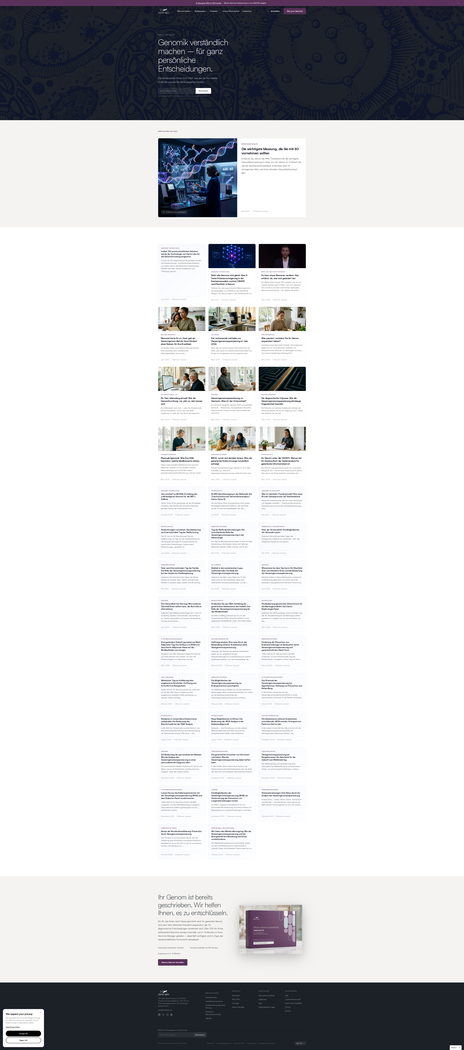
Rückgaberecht (252, 1043)
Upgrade (208, 1018)
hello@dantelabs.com (165, 1010)
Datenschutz (210, 1043)
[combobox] (456, 1047)
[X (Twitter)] (163, 1015)
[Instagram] (167, 1015)
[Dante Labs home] (163, 11)
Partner (288, 1007)
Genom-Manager (238, 1007)
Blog (260, 1003)
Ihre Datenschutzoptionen (267, 1043)
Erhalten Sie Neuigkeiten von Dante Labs (172, 1030)
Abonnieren (203, 91)
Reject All (23, 1040)
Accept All (23, 1033)
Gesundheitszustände (267, 995)
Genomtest (236, 995)
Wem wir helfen (183, 11)
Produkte (214, 11)
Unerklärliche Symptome (214, 1001)
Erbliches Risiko (211, 997)
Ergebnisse (246, 11)
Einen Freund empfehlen (293, 1003)
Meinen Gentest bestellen (173, 962)
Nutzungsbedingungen (224, 1043)
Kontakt (288, 1011)
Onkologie (235, 1003)
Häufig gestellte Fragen (267, 1007)
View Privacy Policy (13, 1027)
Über (286, 995)
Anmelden (275, 11)
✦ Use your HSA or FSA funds (208, 3)
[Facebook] (171, 1015)
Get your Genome (295, 11)
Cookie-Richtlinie (239, 1043)
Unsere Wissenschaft (230, 11)
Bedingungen (200, 11)
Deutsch (454, 1048)
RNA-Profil (236, 999)
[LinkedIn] (159, 1015)
